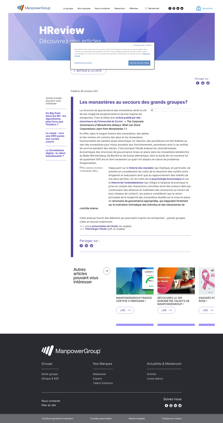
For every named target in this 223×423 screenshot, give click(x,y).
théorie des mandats (141, 167)
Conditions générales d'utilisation (57, 418)
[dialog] (112, 55)
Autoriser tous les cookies (139, 63)
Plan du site (49, 405)
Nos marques (84, 8)
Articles (151, 374)
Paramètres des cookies (83, 63)
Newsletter (207, 8)
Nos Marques (102, 364)
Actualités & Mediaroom (164, 364)
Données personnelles (100, 418)
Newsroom (119, 8)
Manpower (99, 374)
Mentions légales (137, 418)
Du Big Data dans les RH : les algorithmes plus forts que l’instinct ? (56, 119)
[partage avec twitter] (208, 83)
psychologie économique (167, 178)
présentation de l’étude (105, 226)
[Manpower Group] (40, 8)
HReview (133, 8)
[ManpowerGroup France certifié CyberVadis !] (135, 281)
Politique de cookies (171, 418)
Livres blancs (155, 378)
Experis (97, 378)
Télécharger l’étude (96, 229)
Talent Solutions (103, 383)
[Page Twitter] (181, 8)
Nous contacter (102, 8)
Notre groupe (50, 374)
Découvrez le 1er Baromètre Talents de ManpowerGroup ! (173, 301)
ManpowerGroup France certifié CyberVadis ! (134, 299)
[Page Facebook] (169, 8)
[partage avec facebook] (197, 83)
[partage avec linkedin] (202, 83)
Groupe (47, 364)
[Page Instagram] (173, 8)
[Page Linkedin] (177, 8)
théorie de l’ (127, 182)
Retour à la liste (89, 70)
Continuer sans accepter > (143, 45)
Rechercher (153, 8)
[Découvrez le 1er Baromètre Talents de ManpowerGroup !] (176, 281)
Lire (122, 310)
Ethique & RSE (50, 378)
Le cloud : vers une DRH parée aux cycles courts (55, 137)
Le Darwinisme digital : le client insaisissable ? (55, 153)
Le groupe (68, 8)
